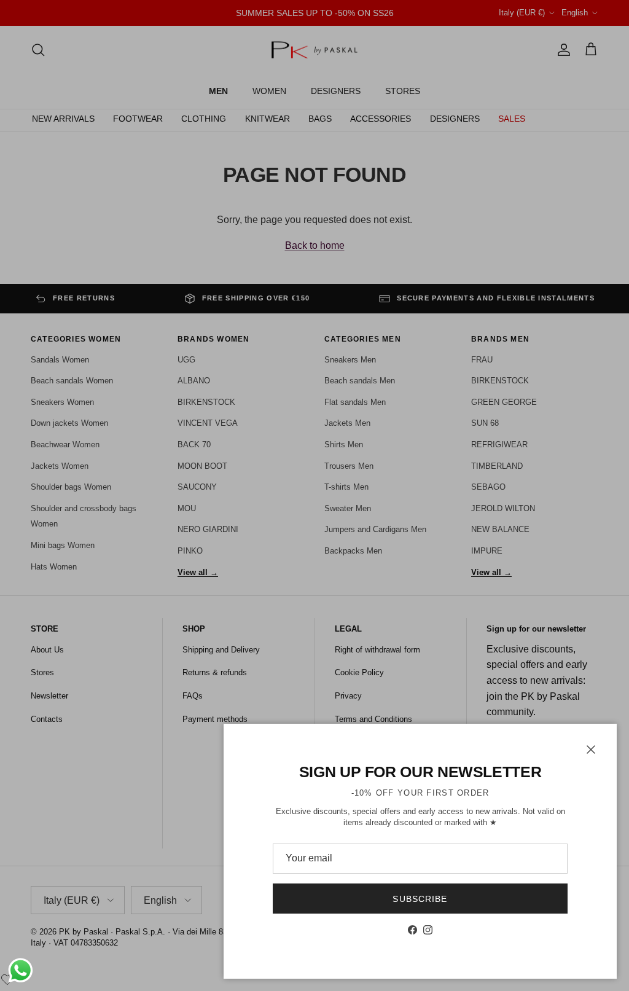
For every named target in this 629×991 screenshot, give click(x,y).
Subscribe (420, 899)
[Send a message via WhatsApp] (20, 970)
